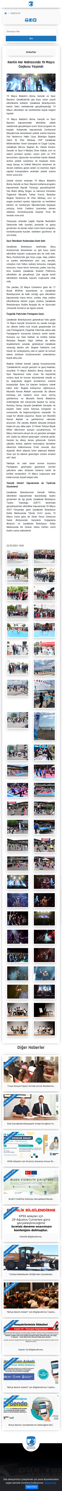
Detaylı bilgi (50, 1482)
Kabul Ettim (32, 1487)
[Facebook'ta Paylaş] (30, 20)
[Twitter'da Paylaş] (34, 20)
